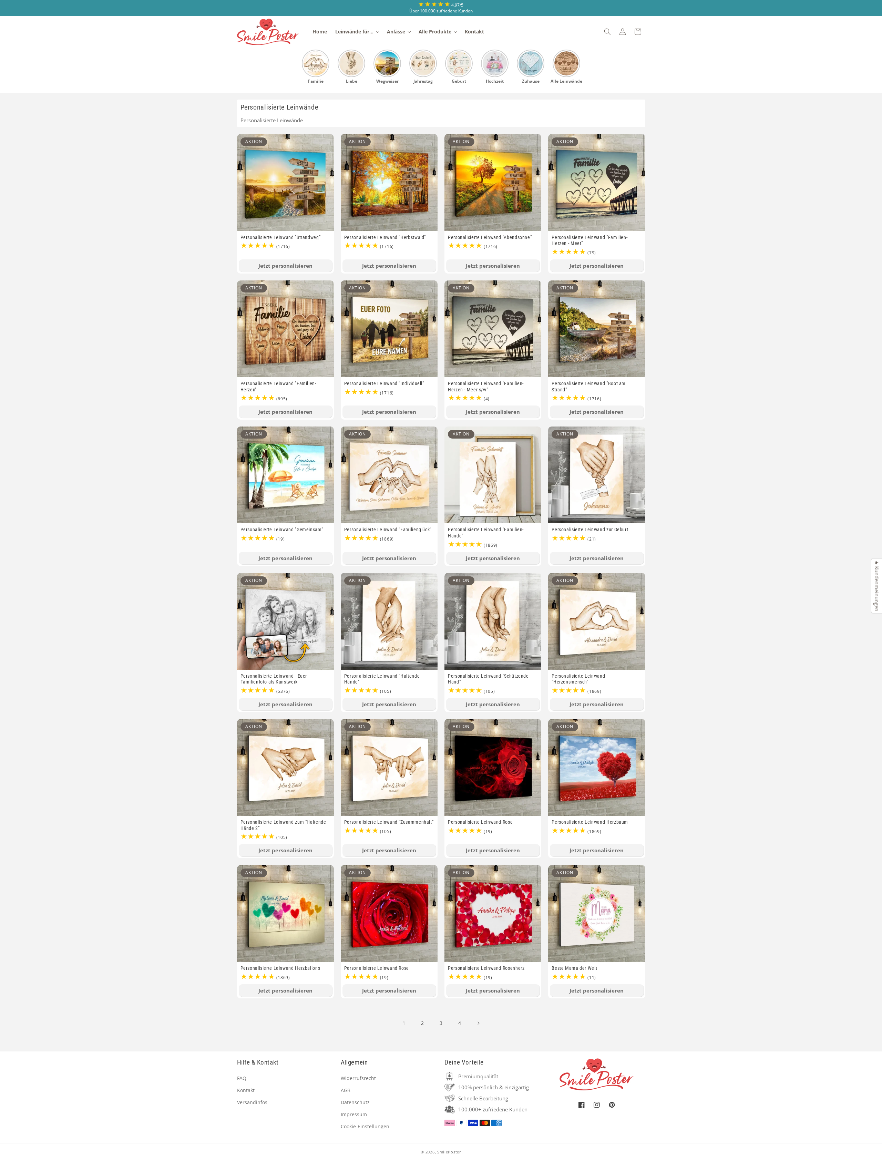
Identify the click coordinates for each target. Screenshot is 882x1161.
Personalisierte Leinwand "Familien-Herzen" (278, 386)
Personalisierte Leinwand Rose (480, 822)
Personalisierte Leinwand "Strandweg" (280, 237)
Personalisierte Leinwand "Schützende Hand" (488, 679)
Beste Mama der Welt (574, 968)
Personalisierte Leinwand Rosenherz (486, 968)
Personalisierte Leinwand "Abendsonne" (490, 237)
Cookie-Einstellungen (365, 1126)
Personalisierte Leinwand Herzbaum (590, 822)
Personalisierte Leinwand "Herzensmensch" (578, 679)
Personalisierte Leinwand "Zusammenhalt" (389, 822)
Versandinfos (252, 1102)
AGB (345, 1090)
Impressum (354, 1114)
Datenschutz (355, 1102)
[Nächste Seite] (478, 1023)
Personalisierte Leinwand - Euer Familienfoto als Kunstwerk (273, 679)
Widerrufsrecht (358, 1078)
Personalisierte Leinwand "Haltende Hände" (382, 679)
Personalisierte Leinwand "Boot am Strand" (589, 386)
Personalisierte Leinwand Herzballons (280, 968)
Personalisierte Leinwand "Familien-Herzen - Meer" (589, 240)
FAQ (241, 1078)
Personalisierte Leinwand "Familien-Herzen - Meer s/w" (486, 386)
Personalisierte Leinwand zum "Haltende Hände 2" (283, 825)
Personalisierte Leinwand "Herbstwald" (385, 237)
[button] (357, 31)
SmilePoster (449, 1151)
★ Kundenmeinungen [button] (876, 586)
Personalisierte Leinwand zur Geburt (590, 529)
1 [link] (404, 1023)
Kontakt (246, 1090)
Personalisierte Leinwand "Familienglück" (387, 529)
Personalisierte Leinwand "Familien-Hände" (486, 532)
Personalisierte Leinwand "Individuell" (384, 383)
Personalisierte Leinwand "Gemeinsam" (281, 529)
